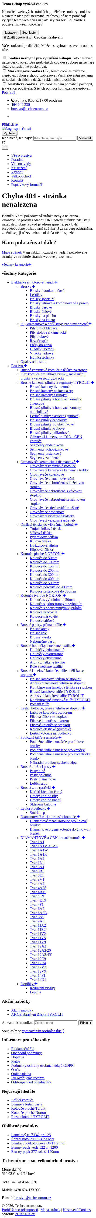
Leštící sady (38, 783)
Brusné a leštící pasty (36, 767)
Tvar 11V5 (38, 938)
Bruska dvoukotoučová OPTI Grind (37, 1143)
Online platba (21, 1074)
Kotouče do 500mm (44, 583)
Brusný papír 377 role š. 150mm (35, 1152)
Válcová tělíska (41, 533)
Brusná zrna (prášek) (36, 787)
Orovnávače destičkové (47, 512)
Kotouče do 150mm (44, 566)
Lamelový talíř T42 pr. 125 (31, 1135)
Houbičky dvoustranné (46, 654)
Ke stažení (19, 168)
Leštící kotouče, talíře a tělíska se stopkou (51, 708)
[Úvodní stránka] (16, 129)
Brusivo (17, 366)
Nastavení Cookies (77, 1210)
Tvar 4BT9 (38, 892)
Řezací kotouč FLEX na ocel (32, 1139)
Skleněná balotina (43, 804)
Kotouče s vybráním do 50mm (52, 600)
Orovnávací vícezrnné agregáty (53, 520)
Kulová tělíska (40, 541)
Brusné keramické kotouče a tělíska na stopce (54, 370)
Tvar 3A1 (37, 867)
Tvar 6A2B (38, 913)
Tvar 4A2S (38, 888)
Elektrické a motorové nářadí (33, 282)
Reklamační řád (22, 1049)
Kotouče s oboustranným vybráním (56, 608)
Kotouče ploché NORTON (41, 554)
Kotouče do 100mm (44, 562)
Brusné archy (39, 629)
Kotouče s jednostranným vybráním (56, 604)
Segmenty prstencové (45, 453)
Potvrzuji (8, 92)
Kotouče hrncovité (43, 612)
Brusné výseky (41, 637)
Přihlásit (85, 1023)
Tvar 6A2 (37, 909)
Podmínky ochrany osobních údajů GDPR (42, 1065)
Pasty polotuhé (40, 775)
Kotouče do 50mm (43, 558)
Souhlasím (29, 32)
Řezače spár (39, 341)
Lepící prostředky (34, 808)
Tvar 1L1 (37, 863)
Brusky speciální (42, 299)
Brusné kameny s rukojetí (48, 395)
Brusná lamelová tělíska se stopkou (55, 679)
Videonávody (21, 164)
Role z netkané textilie (46, 666)
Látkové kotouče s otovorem (51, 712)
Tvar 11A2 (38, 925)
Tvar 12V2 (38, 967)
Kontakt (17, 180)
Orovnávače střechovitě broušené (54, 508)
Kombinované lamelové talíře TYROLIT (60, 700)
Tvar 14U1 (38, 980)
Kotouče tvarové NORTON (42, 595)
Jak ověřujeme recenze (28, 1078)
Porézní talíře (39, 704)
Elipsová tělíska (41, 549)
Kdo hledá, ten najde (17, 138)
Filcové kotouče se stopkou (50, 725)
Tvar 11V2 (38, 934)
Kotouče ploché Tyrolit (28, 1108)
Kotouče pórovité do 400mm (51, 587)
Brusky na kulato (42, 320)
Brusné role (38, 633)
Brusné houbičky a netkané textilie (46, 646)
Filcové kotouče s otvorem (49, 721)
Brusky (26, 286)
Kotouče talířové (42, 620)
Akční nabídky (22, 1010)
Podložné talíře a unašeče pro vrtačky (57, 750)
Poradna (17, 159)
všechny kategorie (15, 264)
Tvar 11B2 (38, 929)
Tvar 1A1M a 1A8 (44, 846)
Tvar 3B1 (37, 871)
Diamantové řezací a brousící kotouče (49, 817)
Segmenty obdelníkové (47, 445)
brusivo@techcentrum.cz (32, 1198)
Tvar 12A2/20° (41, 950)
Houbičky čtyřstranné (46, 658)
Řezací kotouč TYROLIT (30, 1117)
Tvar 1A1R (38, 854)
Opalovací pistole (33, 362)
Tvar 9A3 (37, 921)
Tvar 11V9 (38, 942)
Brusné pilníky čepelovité (48, 420)
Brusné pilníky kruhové (47, 428)
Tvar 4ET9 (38, 900)
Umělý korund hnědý (45, 800)
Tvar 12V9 (38, 971)
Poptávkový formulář (26, 185)
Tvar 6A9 (37, 917)
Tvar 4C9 (37, 896)
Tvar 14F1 (37, 975)
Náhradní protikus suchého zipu (53, 762)
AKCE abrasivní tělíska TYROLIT (37, 1014)
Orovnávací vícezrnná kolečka (52, 516)
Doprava (17, 1057)
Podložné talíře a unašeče (39, 737)
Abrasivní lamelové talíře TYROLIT (57, 696)
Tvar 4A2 (37, 884)
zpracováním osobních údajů (43, 1031)
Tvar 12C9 (38, 959)
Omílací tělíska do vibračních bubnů (48, 524)
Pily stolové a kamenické (48, 332)
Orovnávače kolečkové (47, 474)
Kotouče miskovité (44, 616)
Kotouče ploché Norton (28, 1113)
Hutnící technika (42, 357)
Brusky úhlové (40, 311)
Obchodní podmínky (26, 1053)
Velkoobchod (21, 176)
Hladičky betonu (42, 349)
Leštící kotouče (22, 1100)
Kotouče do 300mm (44, 575)
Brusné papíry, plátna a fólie (42, 625)
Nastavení (10, 32)
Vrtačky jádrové (41, 353)
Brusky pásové (41, 307)
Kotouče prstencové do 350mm (53, 591)
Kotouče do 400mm (44, 579)
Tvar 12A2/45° (41, 955)
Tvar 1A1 (37, 842)
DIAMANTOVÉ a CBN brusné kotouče (51, 838)
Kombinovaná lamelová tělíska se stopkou (61, 687)
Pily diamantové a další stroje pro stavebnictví (55, 324)
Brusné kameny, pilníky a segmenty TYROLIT (56, 382)
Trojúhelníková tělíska (46, 529)
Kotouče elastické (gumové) (50, 729)
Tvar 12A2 (38, 946)
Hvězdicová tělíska (44, 545)
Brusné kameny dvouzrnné (49, 387)
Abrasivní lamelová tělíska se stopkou (57, 683)
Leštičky (36, 295)
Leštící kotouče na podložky (50, 733)
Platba (15, 1061)
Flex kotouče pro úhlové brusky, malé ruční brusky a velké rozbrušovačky (52, 376)
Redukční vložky (42, 988)
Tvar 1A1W (39, 850)
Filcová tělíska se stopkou (49, 717)
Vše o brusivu (21, 155)
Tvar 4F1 (37, 904)
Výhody (17, 172)
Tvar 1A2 (37, 858)
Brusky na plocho (43, 316)
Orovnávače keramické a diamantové (48, 462)
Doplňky (27, 984)
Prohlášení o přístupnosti (20, 1210)
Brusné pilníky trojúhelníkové (52, 424)
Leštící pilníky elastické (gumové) (54, 416)
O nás (15, 1070)
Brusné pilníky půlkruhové (49, 433)
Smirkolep (37, 813)
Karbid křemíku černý (46, 792)
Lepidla (35, 992)
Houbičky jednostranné (47, 650)
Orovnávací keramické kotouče (53, 466)
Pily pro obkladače (43, 328)
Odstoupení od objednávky (31, 1082)
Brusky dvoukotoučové (47, 291)
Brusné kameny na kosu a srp (51, 391)
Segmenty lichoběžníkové (49, 449)
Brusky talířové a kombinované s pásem (59, 303)
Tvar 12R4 (38, 963)
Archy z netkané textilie (47, 662)
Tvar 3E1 (37, 875)
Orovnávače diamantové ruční (52, 478)
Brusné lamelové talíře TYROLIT (55, 691)
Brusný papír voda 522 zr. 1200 (34, 1147)
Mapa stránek (12, 252)
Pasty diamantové (43, 779)
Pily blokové (39, 336)
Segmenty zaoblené (44, 458)
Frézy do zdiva (41, 345)
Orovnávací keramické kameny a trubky (59, 470)
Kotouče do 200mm (44, 570)
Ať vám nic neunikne (18, 1023)
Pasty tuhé (37, 771)
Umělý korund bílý (44, 796)
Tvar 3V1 (37, 879)
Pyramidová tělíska (44, 537)
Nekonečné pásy (42, 641)
